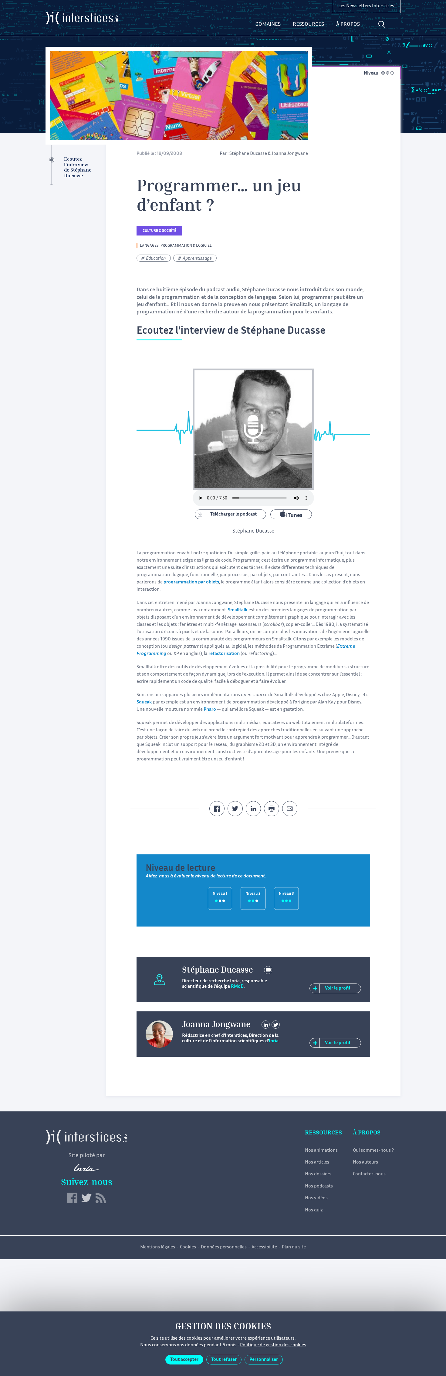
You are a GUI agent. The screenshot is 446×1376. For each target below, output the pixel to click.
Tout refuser (224, 1360)
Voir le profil (337, 988)
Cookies (188, 1247)
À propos (348, 24)
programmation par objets (191, 582)
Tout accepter (184, 1360)
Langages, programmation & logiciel (176, 246)
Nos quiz (314, 1210)
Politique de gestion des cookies (273, 1345)
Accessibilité (264, 1247)
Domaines (268, 24)
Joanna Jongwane (290, 154)
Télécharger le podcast (233, 514)
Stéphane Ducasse (248, 154)
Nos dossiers (318, 1174)
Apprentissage (197, 259)
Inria (274, 1041)
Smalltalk (238, 610)
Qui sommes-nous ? (373, 1151)
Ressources (308, 24)
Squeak (144, 702)
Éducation (156, 259)
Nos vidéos (316, 1198)
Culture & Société (159, 231)
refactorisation (224, 654)
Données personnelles (224, 1247)
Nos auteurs (365, 1162)
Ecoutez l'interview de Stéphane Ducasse (77, 168)
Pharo (210, 710)
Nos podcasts (319, 1186)
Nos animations (321, 1151)
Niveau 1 (220, 894)
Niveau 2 (253, 894)
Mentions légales (157, 1247)
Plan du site (294, 1247)
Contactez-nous (369, 1174)
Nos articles (317, 1162)
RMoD (237, 987)
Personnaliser (263, 1360)
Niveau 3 (286, 894)
